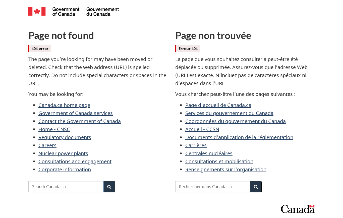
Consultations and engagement (74, 161)
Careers (47, 145)
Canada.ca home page (64, 105)
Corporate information (64, 169)
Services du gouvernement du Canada (229, 113)
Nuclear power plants (63, 153)
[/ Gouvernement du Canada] (73, 12)
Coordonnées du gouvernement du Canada (235, 121)
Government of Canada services (75, 113)
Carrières (196, 145)
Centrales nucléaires (209, 153)
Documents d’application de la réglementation (239, 137)
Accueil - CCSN (202, 129)
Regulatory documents (64, 137)
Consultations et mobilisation (219, 161)
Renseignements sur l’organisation (225, 169)
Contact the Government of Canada (79, 121)
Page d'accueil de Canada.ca (218, 105)
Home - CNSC (54, 129)
